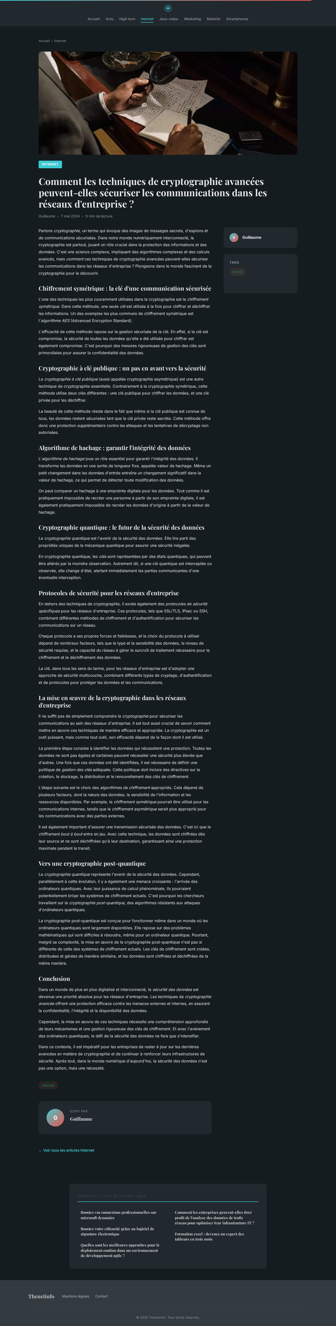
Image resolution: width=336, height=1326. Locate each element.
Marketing (192, 19)
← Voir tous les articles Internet (66, 1150)
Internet (147, 19)
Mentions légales (75, 1296)
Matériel (213, 19)
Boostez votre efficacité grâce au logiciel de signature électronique (117, 1231)
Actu (109, 19)
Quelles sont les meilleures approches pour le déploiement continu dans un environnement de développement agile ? (120, 1250)
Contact (101, 1296)
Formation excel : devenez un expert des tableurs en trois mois (209, 1236)
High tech (127, 19)
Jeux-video (168, 19)
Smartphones (237, 19)
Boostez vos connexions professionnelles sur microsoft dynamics (118, 1215)
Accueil (94, 19)
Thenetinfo (41, 1296)
